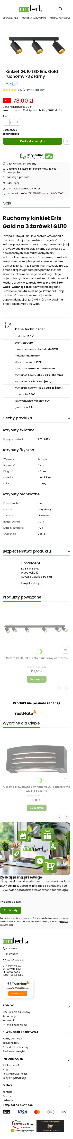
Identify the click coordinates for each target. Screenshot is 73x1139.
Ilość (5, 116)
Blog (5, 1069)
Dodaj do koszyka (32, 141)
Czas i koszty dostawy (16, 1047)
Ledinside (8, 1100)
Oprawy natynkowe (60, 17)
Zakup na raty (11, 1043)
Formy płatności (12, 1038)
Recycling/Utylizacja (14, 1078)
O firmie (7, 1096)
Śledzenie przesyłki (14, 1051)
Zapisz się (10, 910)
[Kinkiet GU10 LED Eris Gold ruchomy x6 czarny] (36, 629)
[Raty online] (36, 156)
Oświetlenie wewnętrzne (34, 17)
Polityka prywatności (15, 1073)
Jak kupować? (11, 1065)
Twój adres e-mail (10, 902)
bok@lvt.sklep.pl (32, 583)
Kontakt (7, 1092)
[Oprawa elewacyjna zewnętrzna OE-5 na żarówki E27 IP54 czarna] (36, 758)
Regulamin (39, 918)
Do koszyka (37, 679)
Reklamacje (9, 1016)
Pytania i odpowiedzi (15, 1024)
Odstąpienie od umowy (16, 1012)
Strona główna (10, 17)
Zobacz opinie (18, 993)
